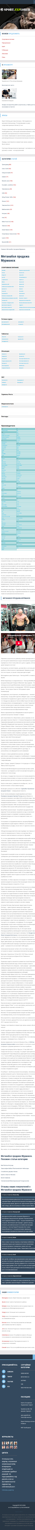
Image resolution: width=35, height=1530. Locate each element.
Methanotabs (5, 209)
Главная (3, 249)
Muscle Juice (5, 181)
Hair (3, 217)
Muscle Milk (5, 242)
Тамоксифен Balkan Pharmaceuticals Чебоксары (15, 1168)
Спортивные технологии (9, 234)
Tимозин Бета (6, 205)
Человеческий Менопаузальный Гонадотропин (15, 1181)
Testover (4, 225)
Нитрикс (4, 213)
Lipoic (3, 238)
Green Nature (5, 230)
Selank (4, 176)
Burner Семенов (5, 1177)
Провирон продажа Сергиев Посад (11, 796)
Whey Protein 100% (7, 197)
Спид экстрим (6, 172)
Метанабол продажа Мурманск (16, 249)
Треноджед (5, 164)
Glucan (4, 201)
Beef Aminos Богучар (7, 1165)
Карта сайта (19, 1511)
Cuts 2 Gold (5, 168)
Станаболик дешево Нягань (9, 1171)
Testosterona (5, 189)
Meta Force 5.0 (6, 221)
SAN (3, 193)
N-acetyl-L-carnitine (7, 185)
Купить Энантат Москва (8, 1174)
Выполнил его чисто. (8, 85)
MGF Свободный (26, 1427)
